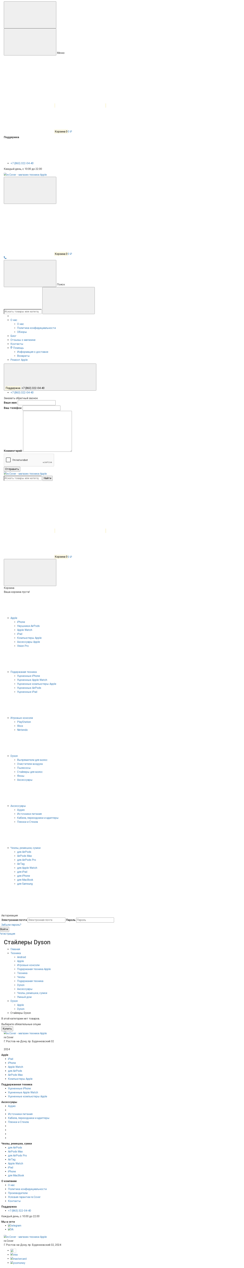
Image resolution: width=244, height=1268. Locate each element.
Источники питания (20, 1114)
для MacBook (16, 1175)
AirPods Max (15, 1074)
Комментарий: (13, 450)
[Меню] (30, 14)
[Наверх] (26, 911)
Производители (18, 1193)
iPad (10, 1058)
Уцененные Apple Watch (23, 1092)
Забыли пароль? (11, 924)
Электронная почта (14, 920)
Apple (14, 618)
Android (21, 957)
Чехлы (21, 977)
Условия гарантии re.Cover (24, 1197)
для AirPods (15, 1070)
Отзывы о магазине (23, 339)
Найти (47, 478)
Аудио (12, 1106)
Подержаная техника (23, 672)
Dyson (14, 756)
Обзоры (22, 332)
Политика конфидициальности (36, 328)
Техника (22, 973)
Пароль (71, 920)
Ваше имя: (10, 402)
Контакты (16, 343)
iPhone (12, 1062)
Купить (7, 1028)
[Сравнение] (29, 530)
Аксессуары (18, 805)
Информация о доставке (32, 351)
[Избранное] (80, 530)
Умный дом (24, 997)
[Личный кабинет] (29, 227)
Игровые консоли (22, 717)
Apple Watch (15, 1066)
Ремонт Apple (19, 359)
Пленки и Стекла (18, 1122)
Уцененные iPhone (19, 1088)
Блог (13, 336)
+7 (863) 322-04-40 (22, 163)
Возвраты (23, 355)
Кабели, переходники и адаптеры (28, 1118)
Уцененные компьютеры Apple (27, 1096)
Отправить (12, 469)
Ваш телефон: (13, 408)
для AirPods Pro (17, 1155)
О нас (20, 324)
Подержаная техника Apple (34, 969)
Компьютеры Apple (20, 1078)
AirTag (11, 1159)
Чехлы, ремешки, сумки (25, 847)
